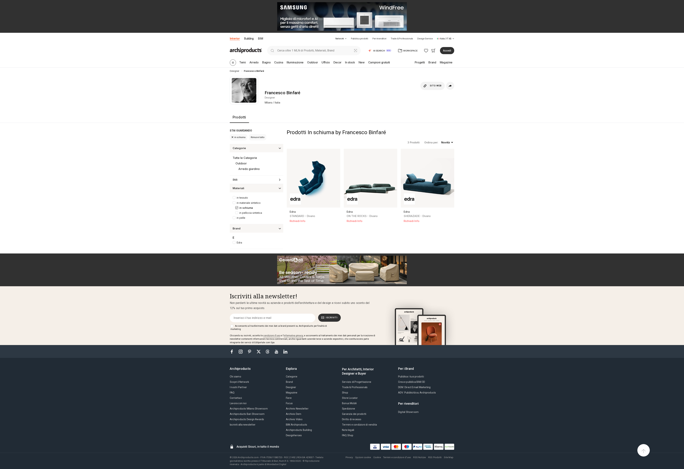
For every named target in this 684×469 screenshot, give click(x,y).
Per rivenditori (379, 38)
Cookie (377, 457)
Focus (289, 403)
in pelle (241, 217)
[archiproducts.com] (246, 50)
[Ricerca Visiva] (355, 50)
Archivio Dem (293, 414)
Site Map (448, 457)
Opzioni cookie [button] (363, 457)
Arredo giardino (249, 169)
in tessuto (242, 197)
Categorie (291, 376)
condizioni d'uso (271, 335)
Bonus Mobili (349, 403)
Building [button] (248, 38)
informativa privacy (293, 335)
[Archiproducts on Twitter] (259, 351)
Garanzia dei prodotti (354, 414)
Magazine (291, 392)
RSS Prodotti (435, 457)
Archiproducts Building (299, 430)
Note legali (348, 430)
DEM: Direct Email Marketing (414, 387)
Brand (289, 381)
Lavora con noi (238, 403)
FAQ (232, 392)
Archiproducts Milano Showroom (249, 408)
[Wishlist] (426, 50)
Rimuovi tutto (258, 137)
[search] (272, 50)
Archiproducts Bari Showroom (247, 414)
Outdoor (241, 163)
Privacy (349, 457)
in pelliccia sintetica (250, 212)
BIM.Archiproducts (296, 424)
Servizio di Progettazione (356, 381)
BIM (260, 38)
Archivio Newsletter (297, 408)
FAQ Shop (347, 435)
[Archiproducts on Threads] (267, 351)
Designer (291, 387)
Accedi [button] (447, 50)
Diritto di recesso (351, 419)
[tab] (346, 39)
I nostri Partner (238, 387)
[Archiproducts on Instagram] (241, 351)
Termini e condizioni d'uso (397, 457)
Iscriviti (332, 317)
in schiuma (239, 137)
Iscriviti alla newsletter (242, 424)
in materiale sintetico (249, 202)
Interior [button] (235, 38)
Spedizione (348, 408)
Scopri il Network (239, 381)
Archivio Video (294, 419)
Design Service (425, 38)
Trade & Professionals (402, 38)
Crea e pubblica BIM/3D (411, 381)
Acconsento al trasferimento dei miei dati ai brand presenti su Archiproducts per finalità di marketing (278, 327)
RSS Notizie (419, 457)
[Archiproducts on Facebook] (233, 351)
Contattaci (236, 398)
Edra (239, 242)
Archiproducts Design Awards (247, 419)
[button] (341, 38)
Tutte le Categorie (245, 158)
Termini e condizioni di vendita (359, 424)
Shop (345, 392)
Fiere (289, 398)
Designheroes (294, 435)
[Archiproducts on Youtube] (276, 351)
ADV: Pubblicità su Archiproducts (417, 392)
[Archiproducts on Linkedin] (285, 351)
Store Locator (350, 398)
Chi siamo (235, 376)
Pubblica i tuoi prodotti (411, 376)
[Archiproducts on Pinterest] (249, 351)
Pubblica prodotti (359, 38)
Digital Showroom (408, 412)
